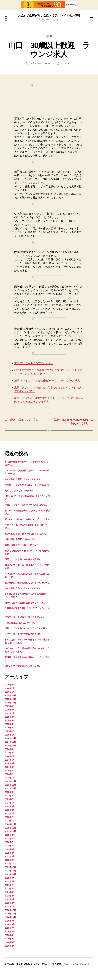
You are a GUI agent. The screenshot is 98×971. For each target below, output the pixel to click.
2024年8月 (10, 752)
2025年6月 (10, 717)
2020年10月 (10, 917)
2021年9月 (10, 878)
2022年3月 (10, 856)
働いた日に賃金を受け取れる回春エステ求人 (26, 534)
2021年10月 (10, 874)
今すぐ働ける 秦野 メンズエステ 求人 (22, 479)
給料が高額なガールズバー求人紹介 (22, 545)
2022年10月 (10, 831)
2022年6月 (10, 845)
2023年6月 (10, 803)
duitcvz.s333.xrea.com (44, 63)
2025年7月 (10, 713)
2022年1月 (10, 863)
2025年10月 (10, 702)
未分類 (49, 36)
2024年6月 (10, 760)
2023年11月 (10, 785)
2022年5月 (10, 849)
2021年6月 (10, 888)
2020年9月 (10, 921)
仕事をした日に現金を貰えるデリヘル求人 (25, 603)
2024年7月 (10, 756)
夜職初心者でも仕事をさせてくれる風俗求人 (26, 505)
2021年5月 (10, 892)
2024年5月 (10, 763)
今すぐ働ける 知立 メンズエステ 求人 (22, 588)
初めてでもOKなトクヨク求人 (19, 490)
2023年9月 (10, 792)
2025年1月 (10, 735)
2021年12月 (10, 867)
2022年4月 (10, 853)
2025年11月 (10, 699)
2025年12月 (10, 695)
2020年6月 (10, 931)
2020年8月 (10, 924)
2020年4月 (10, 938)
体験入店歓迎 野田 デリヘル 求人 (20, 539)
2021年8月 (10, 881)
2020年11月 (10, 913)
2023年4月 (10, 810)
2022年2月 (10, 860)
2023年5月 (10, 806)
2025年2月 (10, 731)
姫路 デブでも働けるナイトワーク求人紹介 (26, 628)
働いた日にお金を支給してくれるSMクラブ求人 (27, 582)
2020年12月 (10, 910)
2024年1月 (10, 778)
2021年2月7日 (66, 63)
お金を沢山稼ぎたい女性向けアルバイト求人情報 (49, 15)
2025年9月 (10, 706)
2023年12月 (10, 781)
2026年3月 (10, 685)
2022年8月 (10, 838)
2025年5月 (10, 720)
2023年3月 (10, 813)
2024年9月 (10, 749)
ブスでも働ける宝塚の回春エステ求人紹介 (25, 617)
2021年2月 (10, 903)
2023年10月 (10, 788)
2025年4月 (10, 724)
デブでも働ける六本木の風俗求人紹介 (23, 634)
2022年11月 (10, 828)
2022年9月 (10, 835)
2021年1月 (10, 906)
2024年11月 (10, 742)
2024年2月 (10, 774)
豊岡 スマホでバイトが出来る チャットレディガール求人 (47, 380)
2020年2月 (10, 946)
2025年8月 (10, 710)
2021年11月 (10, 871)
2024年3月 (10, 770)
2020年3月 (10, 942)
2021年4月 (10, 896)
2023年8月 (10, 795)
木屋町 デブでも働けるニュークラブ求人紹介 (27, 485)
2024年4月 (10, 767)
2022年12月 (10, 824)
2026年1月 (10, 692)
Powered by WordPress (75, 964)
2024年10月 (10, 745)
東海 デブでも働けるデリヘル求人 (33, 363)
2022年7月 (10, 842)
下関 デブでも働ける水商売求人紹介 (23, 559)
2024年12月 (10, 738)
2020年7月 (10, 928)
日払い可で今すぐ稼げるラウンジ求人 (23, 666)
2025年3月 (10, 727)
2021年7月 (10, 885)
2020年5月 (10, 935)
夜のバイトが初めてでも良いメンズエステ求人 (27, 519)
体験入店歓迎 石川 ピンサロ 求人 (20, 623)
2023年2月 (10, 817)
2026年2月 (10, 688)
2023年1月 (10, 820)
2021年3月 (10, 899)
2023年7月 (10, 799)
